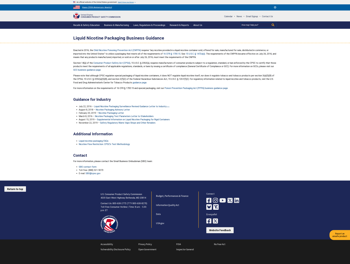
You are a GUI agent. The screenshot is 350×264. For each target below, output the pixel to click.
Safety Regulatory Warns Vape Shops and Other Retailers (127, 122)
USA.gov (160, 223)
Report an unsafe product (339, 234)
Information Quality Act (167, 205)
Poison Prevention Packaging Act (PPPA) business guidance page (196, 88)
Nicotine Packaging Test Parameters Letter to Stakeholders (124, 116)
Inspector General (185, 249)
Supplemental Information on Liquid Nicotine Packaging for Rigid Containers (133, 119)
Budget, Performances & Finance (172, 195)
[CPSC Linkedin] (237, 200)
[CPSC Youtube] (223, 200)
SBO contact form (88, 167)
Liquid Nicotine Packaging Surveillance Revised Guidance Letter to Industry (130, 106)
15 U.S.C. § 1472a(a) (195, 53)
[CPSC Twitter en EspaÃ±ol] (216, 221)
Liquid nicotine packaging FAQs (93, 141)
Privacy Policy (145, 244)
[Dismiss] (275, 7)
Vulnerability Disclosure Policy (116, 249)
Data (158, 214)
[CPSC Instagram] (216, 200)
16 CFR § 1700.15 (171, 53)
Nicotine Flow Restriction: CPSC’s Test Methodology (104, 144)
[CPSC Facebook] (209, 200)
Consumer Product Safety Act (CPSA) (111, 63)
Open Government (147, 249)
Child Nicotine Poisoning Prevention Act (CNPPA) (117, 50)
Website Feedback (220, 230)
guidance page (140, 82)
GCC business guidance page (87, 70)
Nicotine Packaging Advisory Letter (113, 109)
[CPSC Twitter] (231, 200)
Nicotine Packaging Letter (111, 113)
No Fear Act (219, 244)
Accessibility (107, 244)
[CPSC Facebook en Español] (209, 221)
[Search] (273, 24)
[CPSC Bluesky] (209, 207)
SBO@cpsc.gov (93, 173)
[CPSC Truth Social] (216, 207)
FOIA (178, 244)
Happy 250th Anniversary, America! (97, 7)
